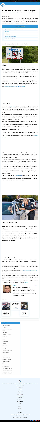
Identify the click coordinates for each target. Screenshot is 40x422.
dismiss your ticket (18, 175)
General (4, 343)
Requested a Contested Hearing (10, 36)
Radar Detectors (6, 352)
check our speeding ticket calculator (30, 270)
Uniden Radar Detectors (7, 370)
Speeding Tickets (13, 12)
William (14, 285)
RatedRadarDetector (5, 12)
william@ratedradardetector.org (21, 417)
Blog (4, 330)
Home (20, 403)
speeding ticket (13, 106)
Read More (15, 308)
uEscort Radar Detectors (7, 368)
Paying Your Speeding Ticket (9, 38)
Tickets (19, 12)
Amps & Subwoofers (6, 325)
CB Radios (5, 332)
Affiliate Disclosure (20, 409)
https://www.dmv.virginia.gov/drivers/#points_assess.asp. (14, 86)
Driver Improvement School (7, 117)
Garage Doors (5, 341)
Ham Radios (5, 345)
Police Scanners (6, 348)
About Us (20, 405)
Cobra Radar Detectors (7, 334)
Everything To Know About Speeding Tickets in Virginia (13, 29)
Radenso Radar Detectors (7, 354)
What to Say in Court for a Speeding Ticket (6, 312)
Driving (20, 392)
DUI (3, 339)
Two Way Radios (6, 366)
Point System (7, 31)
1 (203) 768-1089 (21, 415)
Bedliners (5, 327)
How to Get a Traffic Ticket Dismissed (24, 312)
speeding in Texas (24, 23)
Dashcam (4, 336)
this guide (26, 282)
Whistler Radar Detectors (7, 373)
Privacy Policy (20, 408)
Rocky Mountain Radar (7, 359)
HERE (19, 268)
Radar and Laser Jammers (8, 350)
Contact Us (20, 406)
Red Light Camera (6, 357)
